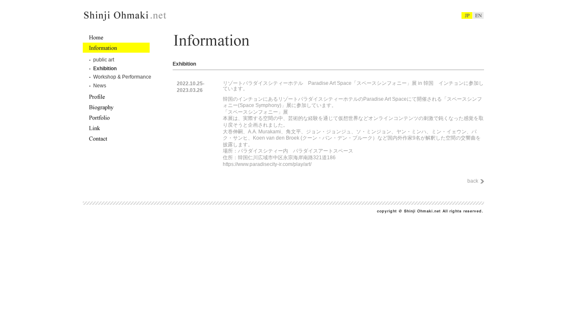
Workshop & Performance (122, 77)
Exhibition (105, 68)
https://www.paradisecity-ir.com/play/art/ (267, 164)
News (99, 86)
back (472, 181)
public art (103, 60)
